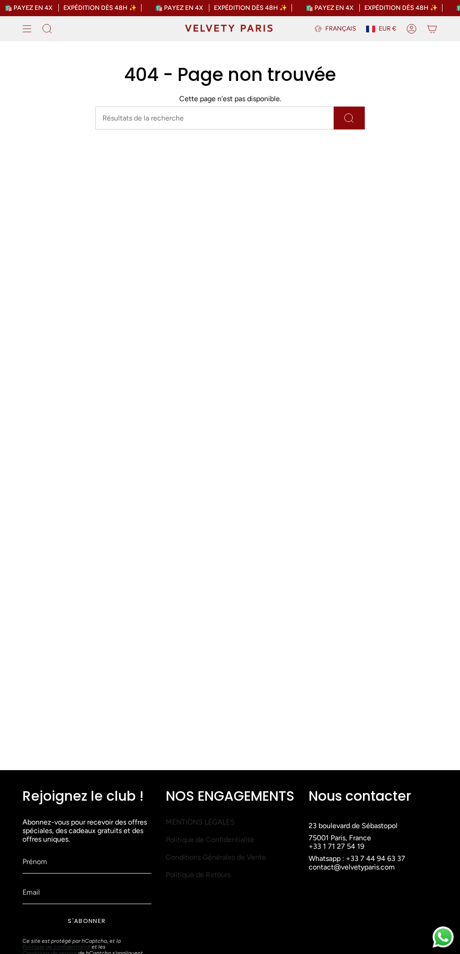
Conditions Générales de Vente (216, 857)
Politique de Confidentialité (210, 839)
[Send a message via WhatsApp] (443, 937)
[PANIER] (432, 28)
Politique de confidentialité (56, 947)
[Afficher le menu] (27, 28)
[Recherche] (349, 118)
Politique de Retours (198, 874)
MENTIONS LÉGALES (200, 822)
